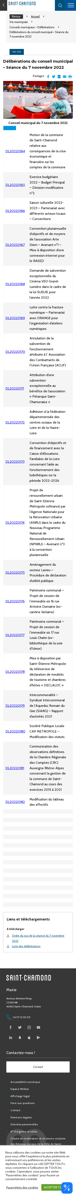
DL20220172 (15, 422)
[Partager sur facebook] (48, 76)
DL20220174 (14, 523)
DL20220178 (15, 672)
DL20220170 (15, 352)
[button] (60, 5)
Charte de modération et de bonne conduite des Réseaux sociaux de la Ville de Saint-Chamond (38, 1144)
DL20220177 (14, 635)
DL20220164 (15, 151)
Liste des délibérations (26, 946)
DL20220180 (15, 731)
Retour (16, 16)
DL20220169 (15, 318)
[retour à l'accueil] (31, 3)
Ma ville (16, 51)
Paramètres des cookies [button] (22, 1187)
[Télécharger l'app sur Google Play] (38, 1037)
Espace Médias (20, 1088)
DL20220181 (14, 768)
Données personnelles (24, 1124)
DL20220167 (15, 245)
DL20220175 (15, 573)
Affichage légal (20, 1096)
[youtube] (38, 1027)
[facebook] (10, 1027)
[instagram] (29, 1027)
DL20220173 (14, 462)
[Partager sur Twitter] (53, 76)
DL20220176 (15, 601)
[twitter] (20, 1027)
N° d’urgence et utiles (24, 1131)
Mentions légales (21, 1117)
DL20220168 (15, 284)
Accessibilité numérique (25, 1082)
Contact (15, 1110)
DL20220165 (15, 185)
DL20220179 (15, 706)
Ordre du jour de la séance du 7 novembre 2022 (38, 938)
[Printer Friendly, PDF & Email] (59, 76)
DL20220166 (15, 211)
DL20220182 (15, 802)
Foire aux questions (23, 1103)
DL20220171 (14, 388)
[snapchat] (20, 1037)
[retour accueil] (3, 5)
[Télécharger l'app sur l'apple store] (29, 1037)
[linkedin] (10, 1037)
